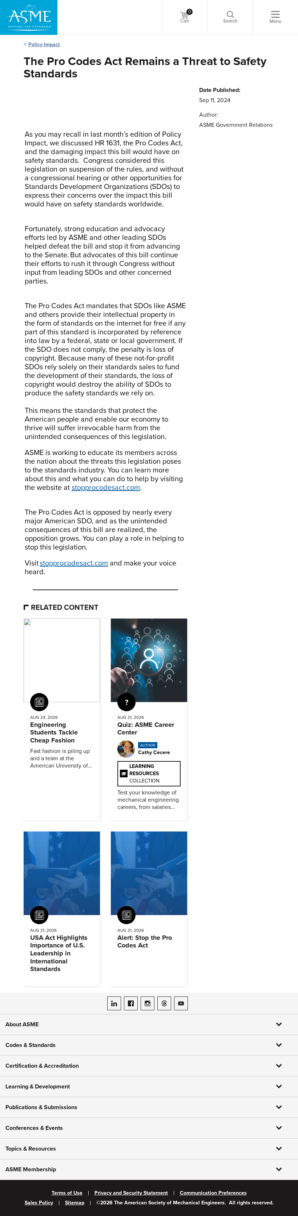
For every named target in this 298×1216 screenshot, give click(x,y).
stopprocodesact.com (106, 487)
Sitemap (74, 1203)
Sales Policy (39, 1203)
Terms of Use (67, 1193)
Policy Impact (44, 44)
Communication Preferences (213, 1193)
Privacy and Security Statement (131, 1193)
